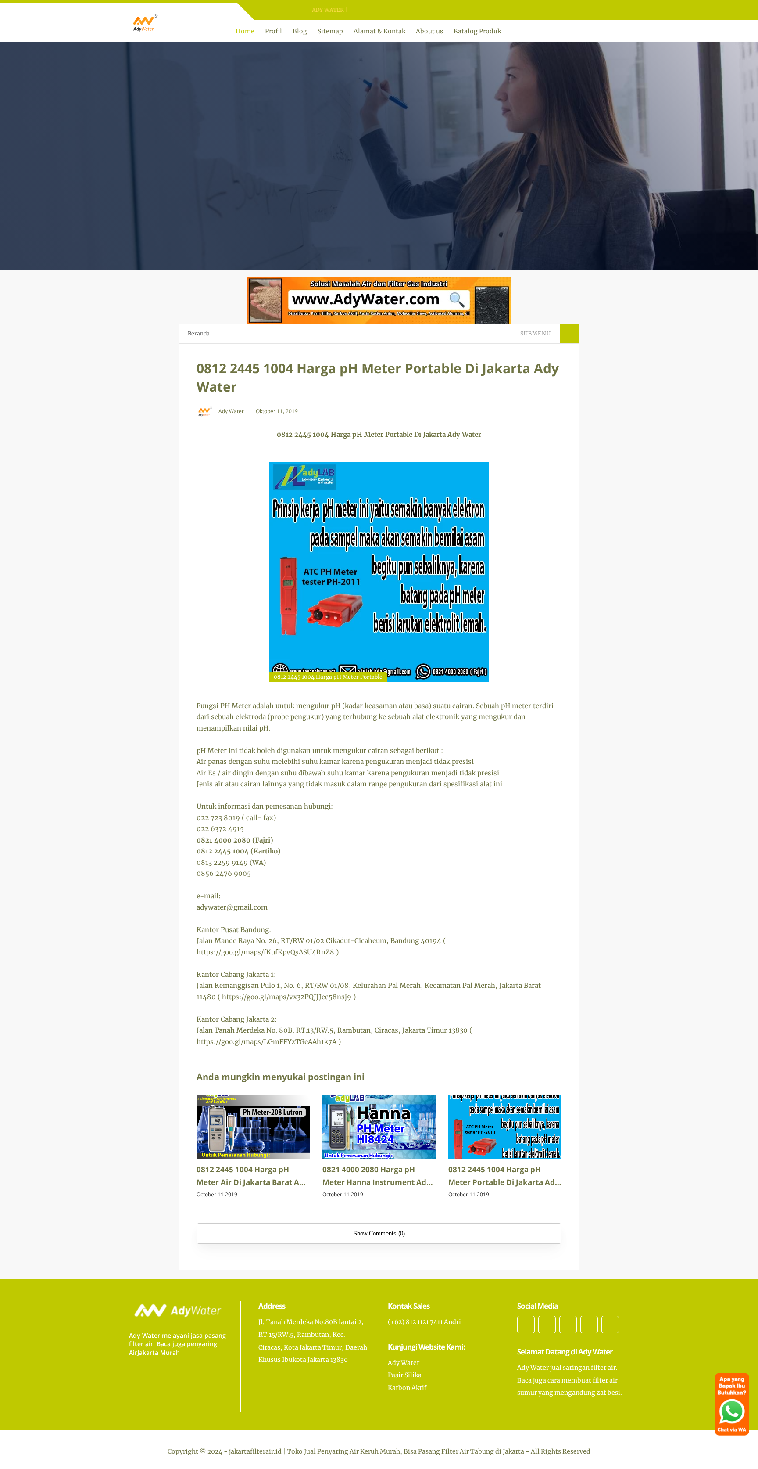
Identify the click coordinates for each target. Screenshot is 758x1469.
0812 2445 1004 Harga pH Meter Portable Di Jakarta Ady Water (503, 1176)
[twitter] (381, 10)
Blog (300, 31)
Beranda (199, 333)
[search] (607, 31)
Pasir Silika (405, 1375)
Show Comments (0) (379, 1233)
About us (429, 31)
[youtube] (404, 10)
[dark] (622, 31)
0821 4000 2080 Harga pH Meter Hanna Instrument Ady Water (376, 1176)
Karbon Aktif (407, 1388)
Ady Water (403, 1363)
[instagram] (393, 10)
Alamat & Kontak (379, 31)
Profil (273, 31)
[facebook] (370, 10)
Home (245, 31)
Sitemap (330, 31)
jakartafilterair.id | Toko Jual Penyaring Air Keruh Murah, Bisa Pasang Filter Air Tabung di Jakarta (376, 1451)
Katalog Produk (477, 31)
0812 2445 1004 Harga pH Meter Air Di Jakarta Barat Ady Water (252, 1176)
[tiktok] (589, 1324)
